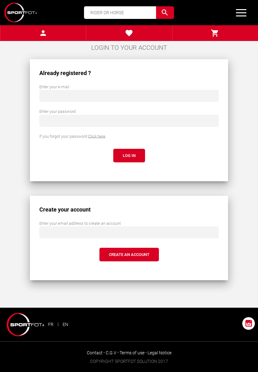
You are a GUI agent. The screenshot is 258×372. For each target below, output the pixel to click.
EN (65, 324)
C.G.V (111, 352)
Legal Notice (159, 352)
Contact (95, 352)
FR (50, 324)
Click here (96, 136)
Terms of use (132, 352)
